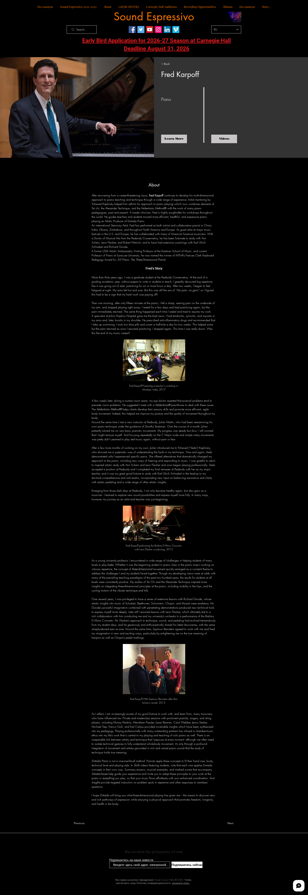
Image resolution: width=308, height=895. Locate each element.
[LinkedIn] (167, 29)
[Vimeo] (175, 29)
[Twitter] (140, 29)
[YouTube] (149, 29)
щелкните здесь (180, 883)
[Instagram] (158, 29)
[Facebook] (132, 29)
